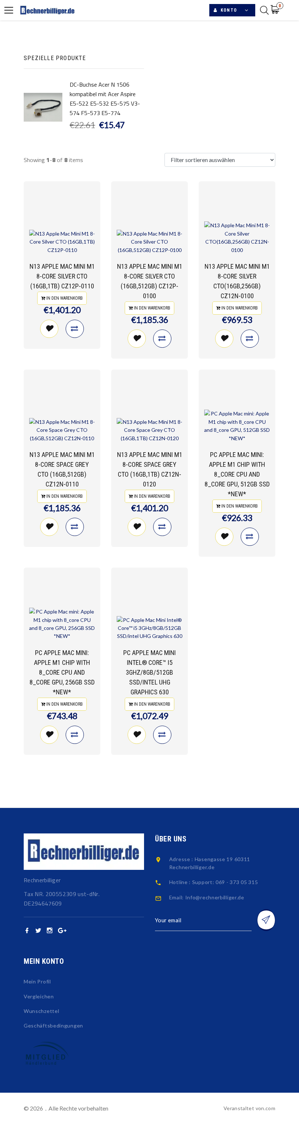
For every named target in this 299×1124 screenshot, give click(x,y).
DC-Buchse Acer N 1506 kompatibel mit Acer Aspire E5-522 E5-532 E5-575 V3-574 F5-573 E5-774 (105, 98)
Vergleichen (39, 996)
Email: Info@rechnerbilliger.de (206, 897)
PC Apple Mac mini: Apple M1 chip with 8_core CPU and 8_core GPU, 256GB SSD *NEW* (62, 672)
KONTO (227, 10)
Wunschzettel (41, 1011)
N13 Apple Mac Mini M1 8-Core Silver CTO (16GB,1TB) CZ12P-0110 (62, 276)
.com (269, 1108)
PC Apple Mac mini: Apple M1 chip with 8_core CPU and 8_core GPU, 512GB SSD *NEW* (237, 474)
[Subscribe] (266, 920)
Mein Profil (37, 981)
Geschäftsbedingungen (53, 1025)
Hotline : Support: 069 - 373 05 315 (213, 882)
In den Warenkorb (64, 298)
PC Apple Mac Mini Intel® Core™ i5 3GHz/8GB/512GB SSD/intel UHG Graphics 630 (149, 672)
